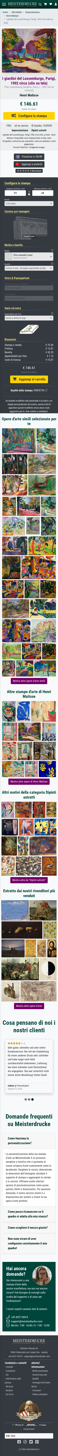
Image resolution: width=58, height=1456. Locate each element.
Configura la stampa (31, 116)
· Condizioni (10, 1371)
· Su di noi (9, 1394)
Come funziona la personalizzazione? (20, 1140)
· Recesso (9, 1386)
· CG (6, 1374)
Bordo (7, 199)
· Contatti (9, 1367)
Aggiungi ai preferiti (31, 164)
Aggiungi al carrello (30, 379)
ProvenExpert (23, 1085)
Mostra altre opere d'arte (29, 1006)
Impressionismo (32, 12)
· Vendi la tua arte (39, 1374)
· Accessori (36, 1390)
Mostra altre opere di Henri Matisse (29, 781)
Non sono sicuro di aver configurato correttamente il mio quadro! (27, 1243)
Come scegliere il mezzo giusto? (28, 1227)
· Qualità (35, 1378)
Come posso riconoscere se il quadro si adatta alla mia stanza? (28, 1214)
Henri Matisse (12, 15)
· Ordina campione (39, 1394)
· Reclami (9, 1390)
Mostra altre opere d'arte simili (29, 680)
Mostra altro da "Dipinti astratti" (29, 880)
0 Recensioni (35, 171)
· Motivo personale (39, 1371)
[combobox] (29, 203)
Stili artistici (17, 12)
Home (5, 12)
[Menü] (4, 4)
